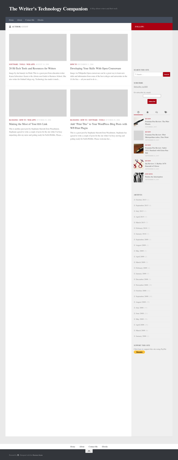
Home (11, 20)
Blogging (13, 120)
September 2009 (142, 239)
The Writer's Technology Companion (48, 8)
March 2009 (140, 262)
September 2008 (142, 296)
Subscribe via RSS (141, 86)
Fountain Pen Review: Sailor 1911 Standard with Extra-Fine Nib (156, 150)
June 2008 (140, 313)
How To (73, 64)
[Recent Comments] (156, 112)
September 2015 (142, 205)
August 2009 (141, 245)
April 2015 (140, 216)
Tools (22, 64)
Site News (149, 174)
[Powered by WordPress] (18, 455)
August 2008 (141, 302)
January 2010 (141, 234)
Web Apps (31, 64)
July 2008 (139, 307)
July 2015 (139, 211)
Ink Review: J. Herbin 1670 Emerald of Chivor (155, 164)
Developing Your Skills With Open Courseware (95, 68)
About (19, 20)
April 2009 (140, 256)
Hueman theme (38, 455)
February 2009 (141, 268)
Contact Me (29, 20)
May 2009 (140, 251)
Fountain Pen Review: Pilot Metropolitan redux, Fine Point (156, 135)
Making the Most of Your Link (28, 124)
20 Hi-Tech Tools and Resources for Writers (32, 68)
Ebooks (40, 20)
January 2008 (141, 336)
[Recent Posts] (138, 112)
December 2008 (142, 279)
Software (13, 64)
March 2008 (140, 330)
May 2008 (140, 319)
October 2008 (141, 290)
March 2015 (140, 222)
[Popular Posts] (147, 112)
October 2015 (141, 199)
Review (148, 119)
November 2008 (142, 285)
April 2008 (140, 324)
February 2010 (141, 228)
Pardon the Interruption (154, 176)
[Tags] (165, 112)
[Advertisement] (152, 48)
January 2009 (141, 273)
